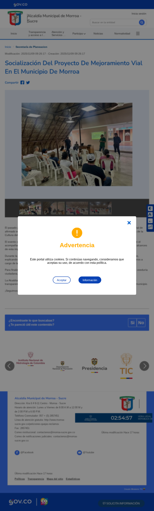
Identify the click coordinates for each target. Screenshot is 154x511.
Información (90, 280)
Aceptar (61, 280)
